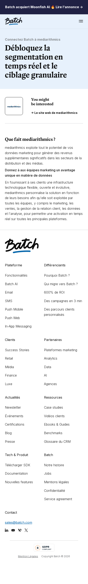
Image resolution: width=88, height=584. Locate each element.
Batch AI (11, 284)
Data (47, 367)
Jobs (47, 473)
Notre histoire (54, 465)
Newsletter (13, 407)
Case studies (53, 407)
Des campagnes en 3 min (63, 301)
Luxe (8, 384)
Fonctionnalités (16, 275)
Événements (14, 416)
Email (9, 292)
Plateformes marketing (60, 350)
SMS (8, 301)
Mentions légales (56, 482)
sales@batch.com (18, 522)
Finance (11, 375)
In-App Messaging (18, 326)
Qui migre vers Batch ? (61, 284)
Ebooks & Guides (57, 424)
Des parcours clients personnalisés (59, 312)
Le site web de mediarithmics (56, 112)
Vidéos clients (54, 416)
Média (9, 367)
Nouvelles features (19, 482)
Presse (10, 441)
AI (45, 375)
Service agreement (58, 499)
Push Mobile (14, 309)
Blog (8, 433)
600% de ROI (54, 292)
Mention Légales (28, 556)
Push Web (12, 318)
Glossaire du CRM (57, 441)
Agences (50, 384)
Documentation (16, 473)
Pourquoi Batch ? (57, 275)
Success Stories (17, 350)
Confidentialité (54, 491)
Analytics (50, 358)
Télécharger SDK (17, 465)
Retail (9, 358)
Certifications (14, 424)
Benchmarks (53, 433)
